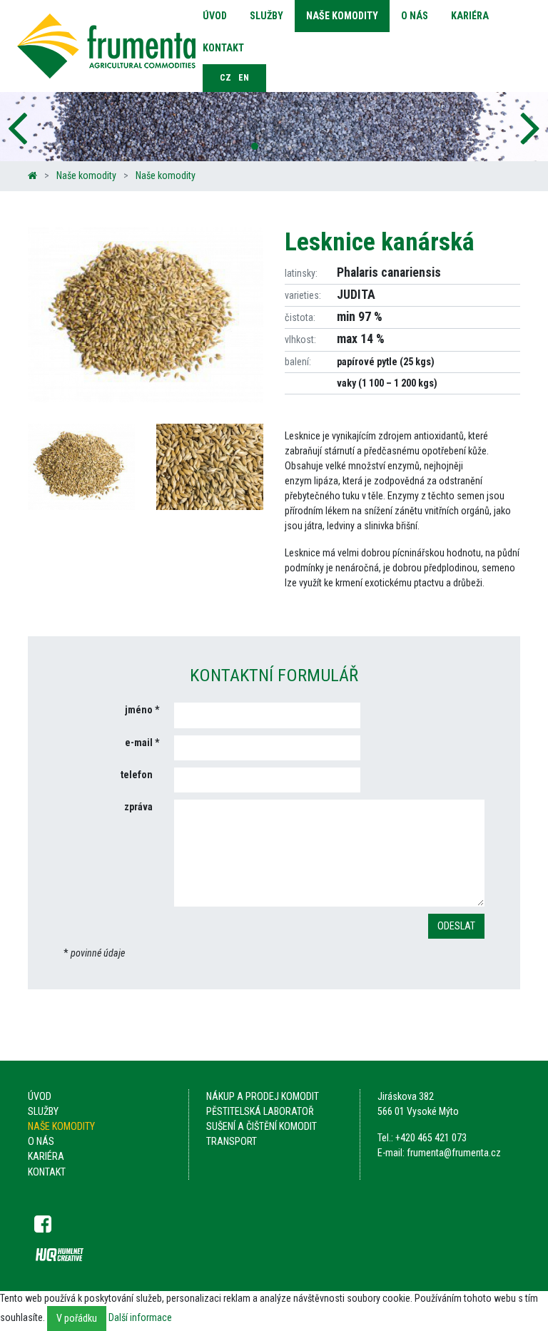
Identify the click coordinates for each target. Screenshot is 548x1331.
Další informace (140, 1317)
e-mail (139, 742)
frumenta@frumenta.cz (454, 1152)
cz (225, 78)
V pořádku (76, 1318)
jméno (139, 709)
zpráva (138, 806)
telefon (137, 774)
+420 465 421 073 (431, 1137)
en (243, 78)
